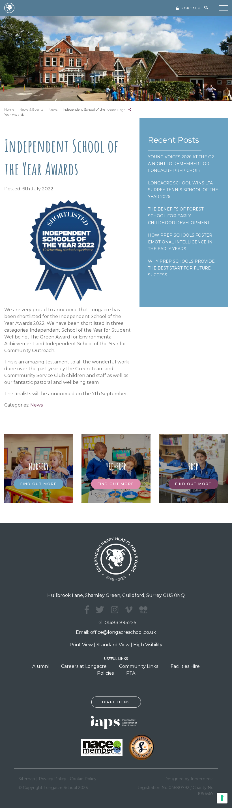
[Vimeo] (128, 610)
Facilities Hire (185, 666)
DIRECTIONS (116, 702)
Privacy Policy (52, 778)
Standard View (113, 644)
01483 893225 (120, 622)
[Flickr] (143, 612)
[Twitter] (100, 610)
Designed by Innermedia (189, 778)
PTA (130, 673)
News (36, 405)
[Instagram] (114, 610)
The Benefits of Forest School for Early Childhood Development (179, 216)
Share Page (116, 110)
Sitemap (26, 778)
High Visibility (147, 644)
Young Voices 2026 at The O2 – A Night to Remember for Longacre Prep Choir (182, 163)
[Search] (206, 7)
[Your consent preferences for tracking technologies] (222, 798)
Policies (105, 673)
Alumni (40, 666)
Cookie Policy (83, 778)
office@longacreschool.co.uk (123, 632)
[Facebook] (87, 610)
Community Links (138, 666)
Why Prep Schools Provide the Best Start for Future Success (181, 268)
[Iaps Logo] (116, 722)
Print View (81, 644)
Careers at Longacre (84, 666)
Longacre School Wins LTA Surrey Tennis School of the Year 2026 (183, 189)
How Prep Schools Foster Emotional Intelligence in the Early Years (180, 242)
